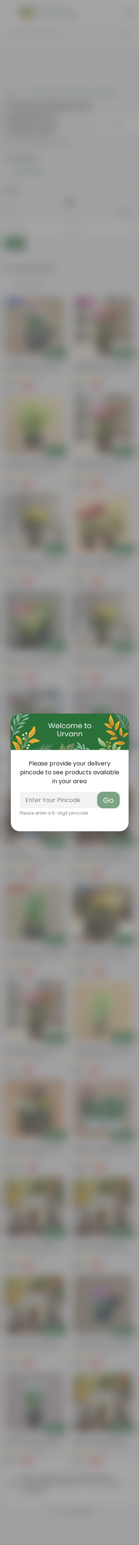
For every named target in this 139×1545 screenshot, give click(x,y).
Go (108, 800)
